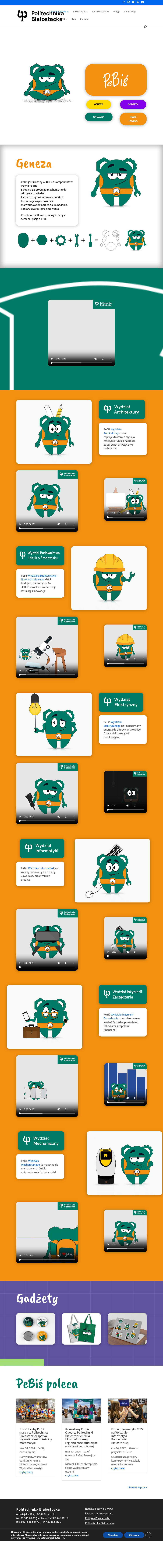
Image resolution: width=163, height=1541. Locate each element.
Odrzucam (134, 1535)
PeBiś (41, 1448)
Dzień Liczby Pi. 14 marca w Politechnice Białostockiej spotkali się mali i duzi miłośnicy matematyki (35, 1436)
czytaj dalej (26, 1472)
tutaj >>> (59, 1538)
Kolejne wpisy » (137, 1487)
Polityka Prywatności (97, 1518)
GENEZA (98, 104)
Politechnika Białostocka (99, 1523)
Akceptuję (113, 1535)
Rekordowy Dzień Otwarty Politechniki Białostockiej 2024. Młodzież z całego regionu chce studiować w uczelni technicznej (81, 1437)
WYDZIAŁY (99, 116)
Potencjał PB (58, 19)
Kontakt (84, 19)
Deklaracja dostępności (99, 1513)
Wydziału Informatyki (41, 868)
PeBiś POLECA (133, 118)
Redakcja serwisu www (99, 1508)
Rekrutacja (79, 12)
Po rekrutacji (99, 12)
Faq (74, 19)
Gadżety (133, 104)
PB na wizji (130, 12)
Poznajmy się (27, 1452)
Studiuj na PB (58, 12)
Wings (116, 12)
